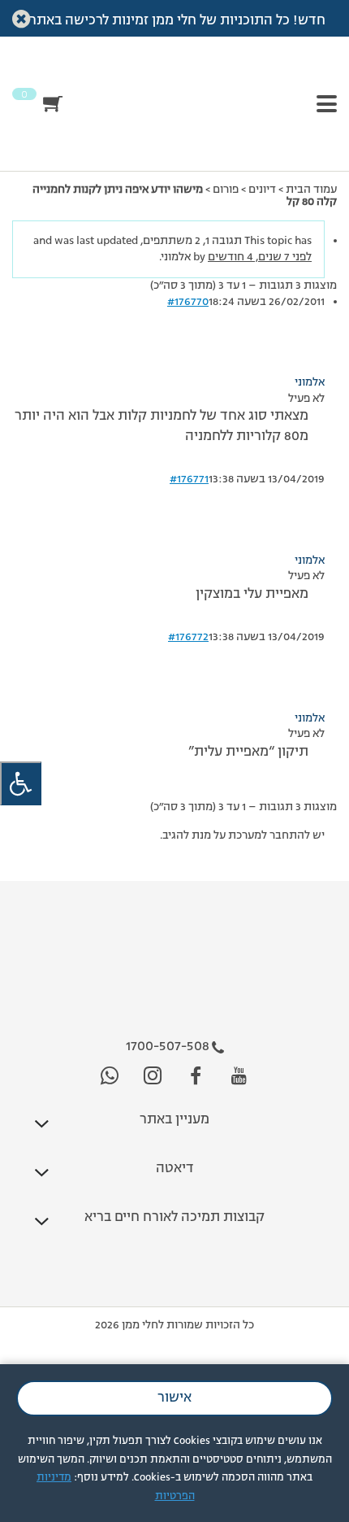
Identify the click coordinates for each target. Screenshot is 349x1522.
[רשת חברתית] (239, 1076)
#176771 (189, 479)
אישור (174, 1398)
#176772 (188, 637)
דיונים (262, 189)
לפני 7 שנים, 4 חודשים (260, 257)
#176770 (188, 301)
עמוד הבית (311, 189)
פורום (226, 189)
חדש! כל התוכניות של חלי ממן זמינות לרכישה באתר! (174, 21)
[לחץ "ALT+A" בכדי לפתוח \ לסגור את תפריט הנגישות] (20, 783)
